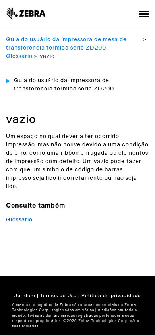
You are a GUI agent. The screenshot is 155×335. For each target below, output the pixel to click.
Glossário (19, 56)
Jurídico (24, 295)
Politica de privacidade (111, 295)
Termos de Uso (58, 295)
